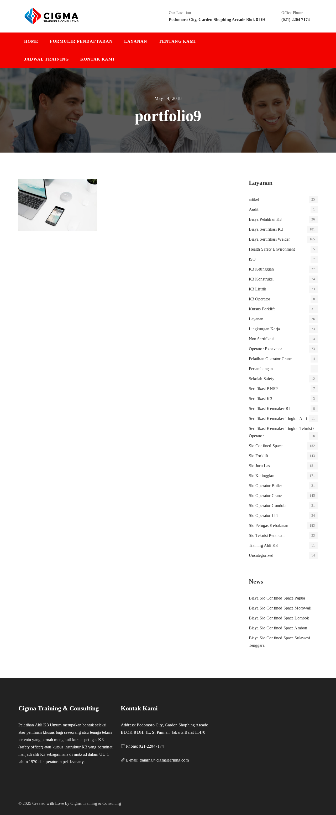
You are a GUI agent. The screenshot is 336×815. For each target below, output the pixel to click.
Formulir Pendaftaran (81, 41)
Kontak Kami (97, 59)
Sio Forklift (258, 456)
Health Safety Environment (272, 249)
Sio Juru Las (259, 465)
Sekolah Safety (261, 378)
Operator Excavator (265, 349)
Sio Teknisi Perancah (267, 535)
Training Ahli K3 (263, 545)
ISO (252, 259)
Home (31, 41)
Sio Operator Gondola (267, 505)
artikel (254, 199)
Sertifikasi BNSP (263, 388)
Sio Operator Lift (263, 515)
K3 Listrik (257, 289)
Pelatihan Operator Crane (270, 359)
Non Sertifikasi (261, 339)
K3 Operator (259, 299)
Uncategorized (261, 555)
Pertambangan (261, 368)
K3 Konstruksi (261, 279)
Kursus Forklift (262, 309)
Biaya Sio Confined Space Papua (277, 598)
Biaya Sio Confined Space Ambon (278, 628)
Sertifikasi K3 (260, 398)
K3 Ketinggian (261, 269)
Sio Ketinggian (261, 475)
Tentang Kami (177, 41)
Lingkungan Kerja (264, 329)
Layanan (135, 41)
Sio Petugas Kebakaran (268, 525)
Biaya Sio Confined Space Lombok (279, 618)
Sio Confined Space (266, 446)
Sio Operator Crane (265, 495)
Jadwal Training (46, 59)
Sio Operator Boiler (265, 485)
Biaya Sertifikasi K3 (266, 229)
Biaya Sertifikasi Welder (269, 239)
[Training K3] (51, 15)
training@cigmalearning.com (164, 760)
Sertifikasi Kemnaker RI (269, 408)
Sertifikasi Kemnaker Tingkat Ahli (278, 418)
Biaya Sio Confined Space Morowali (280, 608)
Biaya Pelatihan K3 (265, 219)
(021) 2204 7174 (295, 19)
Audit (254, 209)
